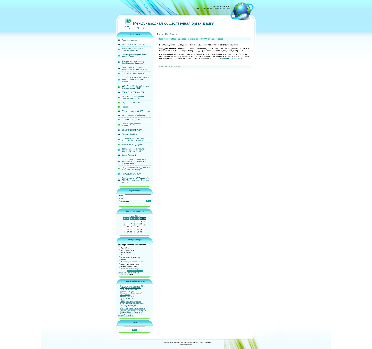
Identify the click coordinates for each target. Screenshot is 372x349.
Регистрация (220, 8)
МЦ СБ (122, 300)
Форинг (124, 259)
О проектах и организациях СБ (131, 286)
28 (131, 232)
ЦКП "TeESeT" (125, 295)
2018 (166, 34)
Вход (228, 8)
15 (134, 227)
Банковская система (129, 266)
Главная (160, 34)
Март (172, 34)
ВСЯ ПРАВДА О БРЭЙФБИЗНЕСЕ (132, 308)
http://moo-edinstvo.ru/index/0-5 (229, 59)
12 (124, 227)
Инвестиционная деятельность (132, 262)
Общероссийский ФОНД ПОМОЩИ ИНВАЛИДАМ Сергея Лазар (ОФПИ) (132, 311)
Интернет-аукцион (127, 291)
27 (128, 232)
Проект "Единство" (127, 307)
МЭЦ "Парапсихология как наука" (132, 303)
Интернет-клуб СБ (127, 296)
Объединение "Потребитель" (130, 288)
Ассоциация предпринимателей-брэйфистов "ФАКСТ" (131, 314)
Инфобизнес (126, 255)
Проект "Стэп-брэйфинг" (129, 289)
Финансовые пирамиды (130, 269)
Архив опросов (133, 272)
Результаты (122, 272)
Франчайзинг (126, 252)
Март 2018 (134, 216)
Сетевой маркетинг (128, 250)
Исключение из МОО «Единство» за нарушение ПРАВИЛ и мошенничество (191, 39)
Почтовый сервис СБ (128, 305)
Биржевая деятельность (130, 264)
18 (144, 227)
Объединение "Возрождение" (131, 293)
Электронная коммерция (130, 257)
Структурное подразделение (130, 302)
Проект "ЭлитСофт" (127, 298)
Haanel (167, 66)
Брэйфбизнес (126, 248)
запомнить (125, 201)
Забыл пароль (129, 204)
